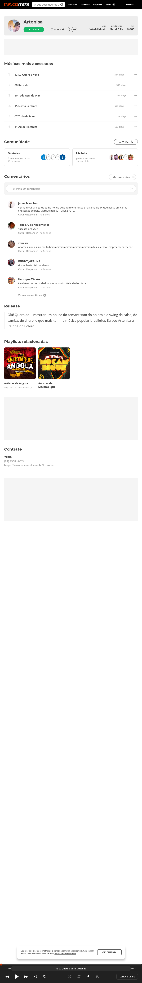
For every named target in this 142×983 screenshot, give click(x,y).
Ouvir (35, 29)
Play (16, 976)
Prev (7, 976)
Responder (32, 215)
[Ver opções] (74, 29)
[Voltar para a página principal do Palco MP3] (17, 4)
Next (26, 976)
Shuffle (69, 976)
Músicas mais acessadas (28, 63)
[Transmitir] (107, 976)
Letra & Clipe (127, 976)
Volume (35, 976)
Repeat (79, 976)
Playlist (97, 976)
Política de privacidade (65, 953)
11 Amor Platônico (26, 127)
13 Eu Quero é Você (27, 74)
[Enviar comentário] (132, 189)
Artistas (72, 4)
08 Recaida (21, 85)
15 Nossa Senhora (26, 106)
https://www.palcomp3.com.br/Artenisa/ (29, 465)
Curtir (21, 215)
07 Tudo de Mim (25, 116)
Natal (113, 29)
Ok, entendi (109, 952)
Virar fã (59, 29)
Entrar (130, 4)
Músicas (85, 4)
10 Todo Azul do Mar (27, 95)
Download (88, 976)
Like (44, 976)
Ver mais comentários (30, 295)
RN (121, 29)
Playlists (97, 4)
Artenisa (33, 22)
